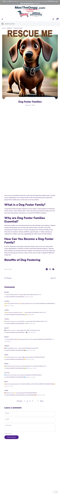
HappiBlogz (9, 28)
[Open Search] (2, 23)
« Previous (19, 401)
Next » (42, 401)
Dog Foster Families (18, 28)
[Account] (53, 19)
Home (3, 28)
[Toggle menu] (2, 19)
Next (52, 278)
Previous (9, 278)
